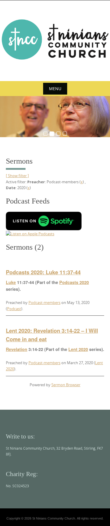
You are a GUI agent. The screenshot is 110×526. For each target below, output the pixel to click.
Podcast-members (44, 302)
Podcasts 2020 (74, 282)
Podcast (14, 308)
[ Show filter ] (17, 175)
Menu (55, 88)
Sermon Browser (65, 384)
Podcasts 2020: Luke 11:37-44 (43, 272)
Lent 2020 (78, 349)
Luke (11, 282)
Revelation (16, 349)
